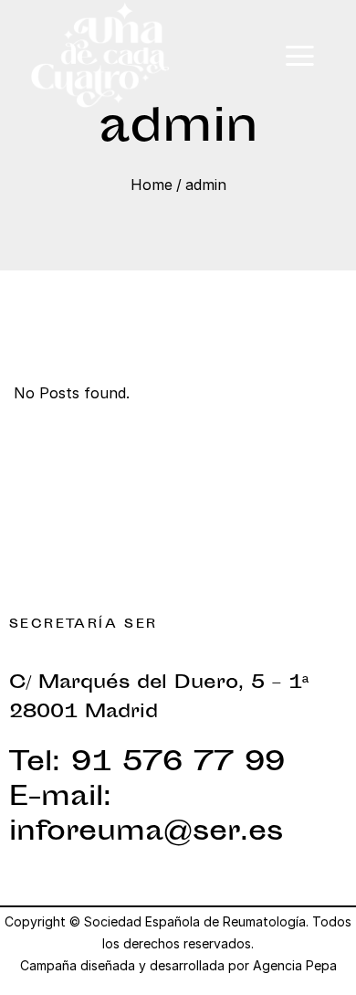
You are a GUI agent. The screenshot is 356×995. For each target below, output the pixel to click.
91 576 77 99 (178, 764)
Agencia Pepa (295, 965)
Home (152, 184)
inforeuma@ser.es (146, 833)
